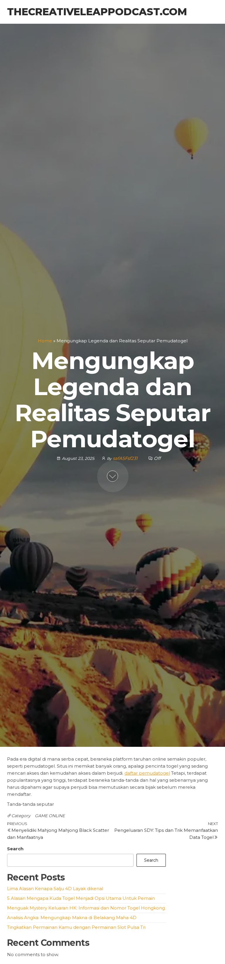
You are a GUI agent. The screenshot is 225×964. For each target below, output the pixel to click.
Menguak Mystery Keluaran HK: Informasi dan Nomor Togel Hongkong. (86, 908)
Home (45, 340)
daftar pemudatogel (147, 773)
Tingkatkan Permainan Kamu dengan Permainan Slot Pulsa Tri (76, 927)
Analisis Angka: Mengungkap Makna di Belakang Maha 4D (72, 917)
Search (15, 848)
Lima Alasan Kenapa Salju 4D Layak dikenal (55, 888)
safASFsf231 (126, 458)
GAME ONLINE (50, 815)
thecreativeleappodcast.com (97, 12)
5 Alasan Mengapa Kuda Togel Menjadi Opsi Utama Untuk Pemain (81, 898)
